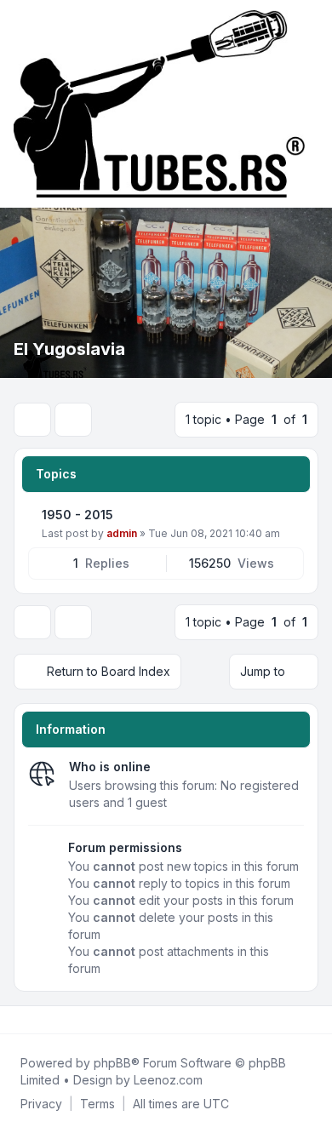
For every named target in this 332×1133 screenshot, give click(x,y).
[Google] (57, 1019)
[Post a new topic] (32, 420)
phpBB (112, 1063)
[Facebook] (17, 1019)
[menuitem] (41, 1104)
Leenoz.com (168, 1080)
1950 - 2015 (77, 514)
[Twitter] (30, 1019)
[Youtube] (44, 1019)
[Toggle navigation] (311, 104)
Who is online (110, 766)
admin (121, 533)
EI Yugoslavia (69, 349)
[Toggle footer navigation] (311, 1020)
